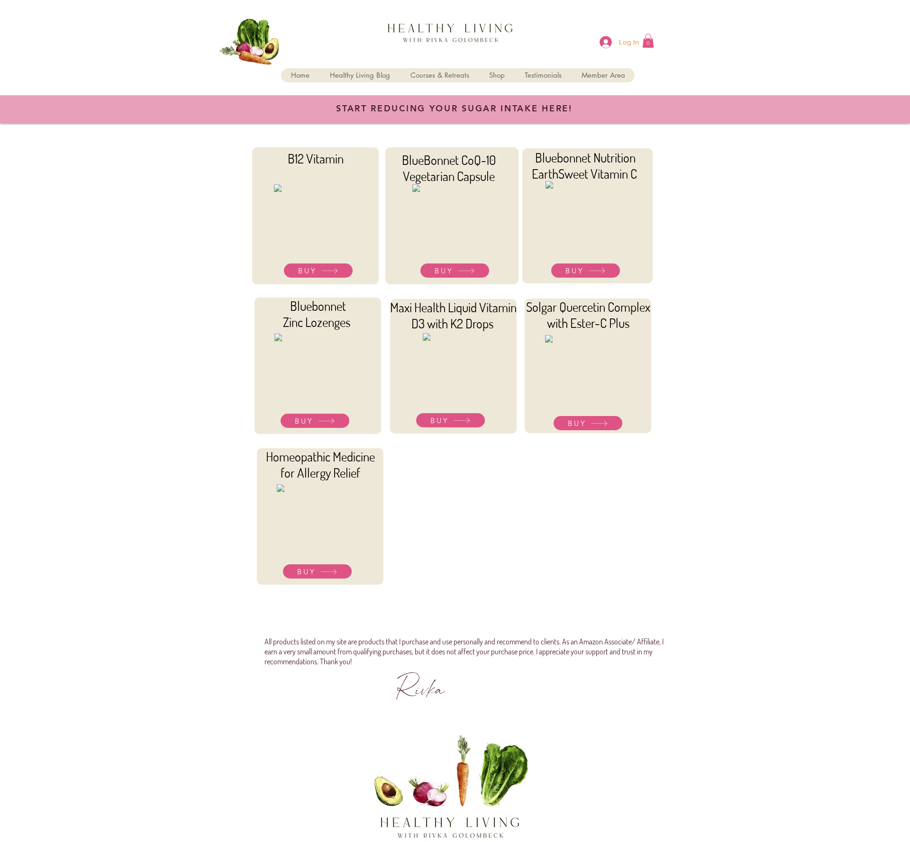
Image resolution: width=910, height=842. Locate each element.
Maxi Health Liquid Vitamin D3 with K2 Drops (453, 315)
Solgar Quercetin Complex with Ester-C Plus (588, 315)
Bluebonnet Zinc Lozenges (318, 314)
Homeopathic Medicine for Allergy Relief (320, 464)
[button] (648, 41)
